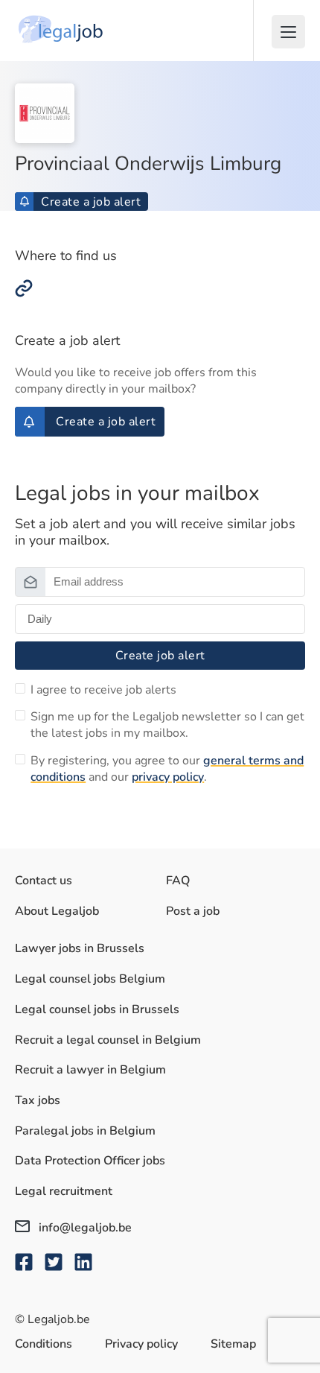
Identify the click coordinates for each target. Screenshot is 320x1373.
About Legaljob (57, 911)
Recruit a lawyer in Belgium (90, 1070)
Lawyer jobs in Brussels (79, 948)
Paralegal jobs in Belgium (85, 1131)
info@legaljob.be (84, 1228)
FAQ (178, 880)
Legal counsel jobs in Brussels (97, 1009)
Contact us (43, 880)
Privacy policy (141, 1344)
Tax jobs (37, 1100)
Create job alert (160, 655)
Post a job (193, 911)
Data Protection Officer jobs (90, 1160)
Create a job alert (91, 202)
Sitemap (233, 1344)
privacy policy (168, 777)
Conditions (43, 1344)
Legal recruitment (63, 1191)
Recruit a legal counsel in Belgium (108, 1040)
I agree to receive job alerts (103, 690)
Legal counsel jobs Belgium (90, 979)
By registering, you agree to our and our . (167, 768)
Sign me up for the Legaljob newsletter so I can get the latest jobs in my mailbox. (167, 724)
